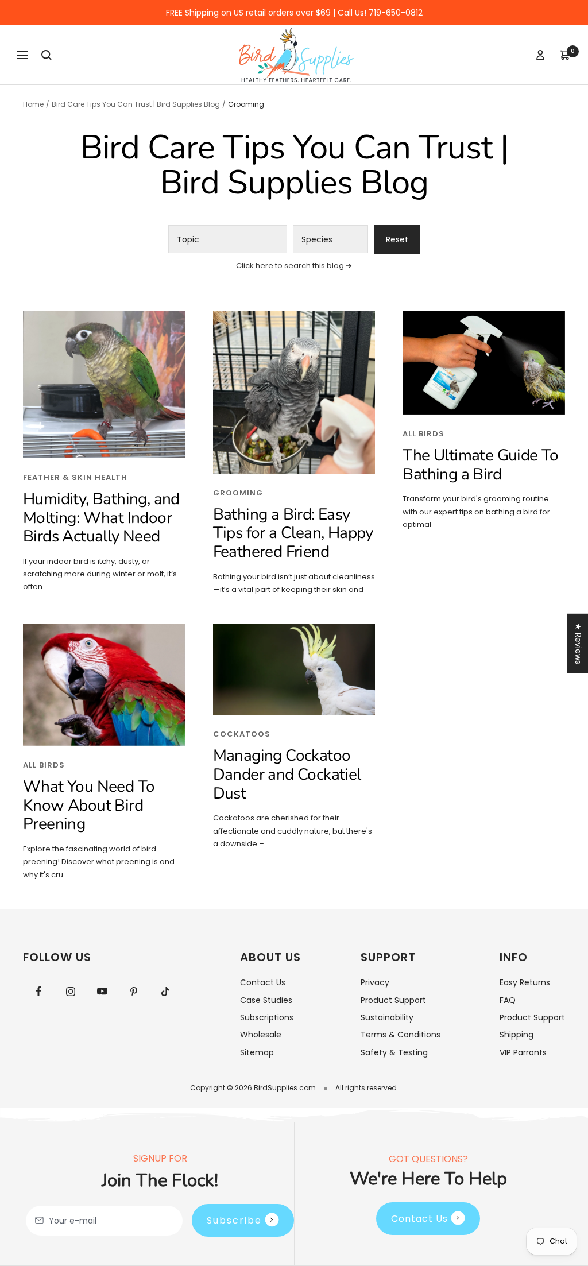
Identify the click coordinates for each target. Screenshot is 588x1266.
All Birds (423, 433)
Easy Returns (525, 982)
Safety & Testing (394, 1052)
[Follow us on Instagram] (70, 991)
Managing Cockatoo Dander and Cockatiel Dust (287, 774)
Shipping (516, 1034)
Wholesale (260, 1034)
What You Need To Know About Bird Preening (88, 805)
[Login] (540, 55)
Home (33, 104)
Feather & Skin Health (75, 477)
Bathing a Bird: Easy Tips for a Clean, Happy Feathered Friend (293, 533)
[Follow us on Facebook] (39, 991)
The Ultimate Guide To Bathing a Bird (480, 464)
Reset (397, 239)
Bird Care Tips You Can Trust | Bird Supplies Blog (136, 104)
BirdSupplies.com (285, 1088)
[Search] (46, 55)
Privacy (375, 982)
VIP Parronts (523, 1052)
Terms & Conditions (400, 1034)
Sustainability (387, 1017)
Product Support (393, 1000)
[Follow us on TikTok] (165, 991)
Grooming (238, 492)
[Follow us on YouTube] (102, 991)
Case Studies (266, 1000)
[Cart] (565, 55)
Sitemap (257, 1052)
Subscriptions (266, 1017)
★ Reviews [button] (578, 643)
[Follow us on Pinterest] (133, 991)
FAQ (508, 1000)
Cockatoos (241, 734)
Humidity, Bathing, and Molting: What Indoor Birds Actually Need (101, 517)
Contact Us (262, 982)
